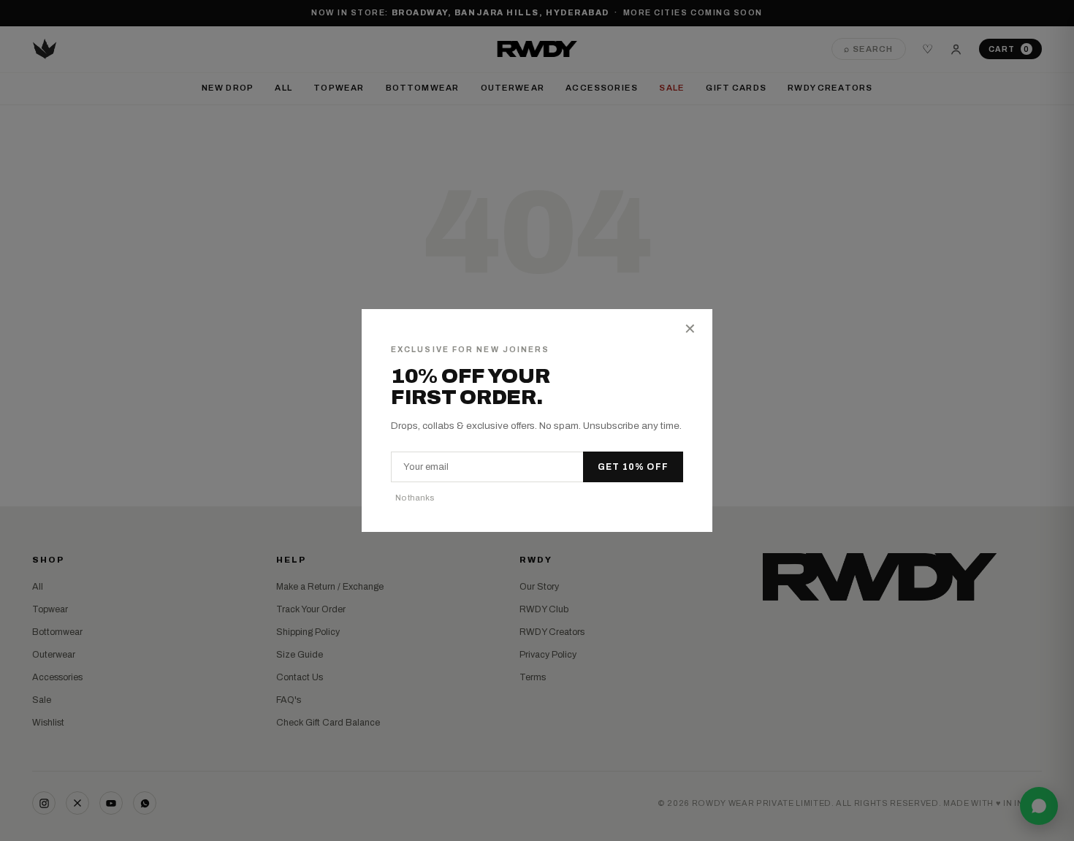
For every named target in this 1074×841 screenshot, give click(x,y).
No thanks (414, 497)
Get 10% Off (633, 467)
